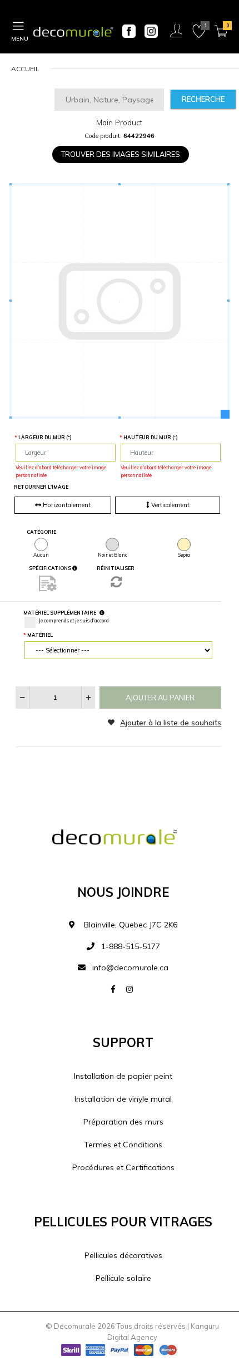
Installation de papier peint (123, 1076)
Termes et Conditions (123, 1145)
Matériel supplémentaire (59, 613)
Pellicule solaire (123, 1278)
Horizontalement (66, 505)
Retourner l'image (41, 487)
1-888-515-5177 (129, 946)
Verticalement (170, 505)
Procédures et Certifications (123, 1167)
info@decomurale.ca (130, 968)
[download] (48, 583)
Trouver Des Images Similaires (120, 154)
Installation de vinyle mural (123, 1099)
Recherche (203, 99)
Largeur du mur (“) (45, 437)
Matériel (40, 635)
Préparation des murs (123, 1122)
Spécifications (50, 568)
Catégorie (41, 532)
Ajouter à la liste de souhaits (170, 722)
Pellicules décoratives (123, 1255)
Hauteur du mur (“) (150, 437)
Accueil (25, 69)
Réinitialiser (116, 568)
